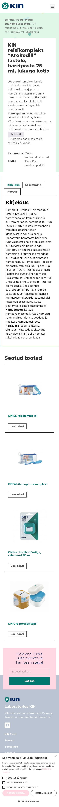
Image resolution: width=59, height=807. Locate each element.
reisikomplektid (35, 165)
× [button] (55, 756)
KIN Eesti (11, 734)
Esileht (9, 19)
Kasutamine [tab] (33, 185)
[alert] (29, 780)
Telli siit (15, 134)
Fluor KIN (31, 161)
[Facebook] (7, 725)
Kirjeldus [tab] (13, 185)
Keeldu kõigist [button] (43, 793)
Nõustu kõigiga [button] (16, 793)
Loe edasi (17, 426)
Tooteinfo (11, 746)
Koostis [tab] (12, 191)
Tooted (9, 740)
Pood (19, 19)
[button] (52, 6)
